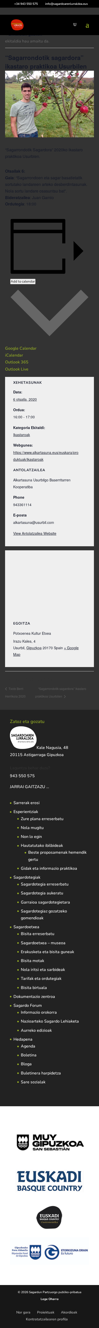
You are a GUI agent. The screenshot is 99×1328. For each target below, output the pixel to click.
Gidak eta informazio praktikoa (49, 868)
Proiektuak (45, 1312)
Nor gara (23, 1312)
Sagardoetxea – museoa (43, 943)
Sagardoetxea (26, 927)
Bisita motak (32, 961)
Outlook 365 (16, 362)
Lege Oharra (50, 1299)
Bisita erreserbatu (37, 934)
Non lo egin (31, 836)
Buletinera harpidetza (41, 1073)
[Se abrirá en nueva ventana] (49, 787)
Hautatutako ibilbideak (42, 845)
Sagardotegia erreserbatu (45, 884)
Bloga (26, 1064)
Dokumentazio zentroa (34, 996)
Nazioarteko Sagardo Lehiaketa (50, 1021)
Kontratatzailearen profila (47, 1319)
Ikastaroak (21, 434)
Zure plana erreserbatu (42, 819)
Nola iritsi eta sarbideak (43, 969)
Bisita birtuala (34, 988)
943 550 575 (22, 776)
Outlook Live (16, 369)
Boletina (29, 1055)
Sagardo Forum (27, 1005)
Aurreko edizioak (36, 1030)
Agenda (28, 1046)
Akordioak (69, 1312)
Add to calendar (23, 281)
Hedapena (22, 1039)
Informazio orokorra (39, 1012)
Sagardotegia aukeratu (42, 893)
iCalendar (14, 355)
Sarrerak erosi (26, 803)
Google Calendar (21, 348)
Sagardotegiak (26, 877)
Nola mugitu (32, 828)
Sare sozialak (33, 1082)
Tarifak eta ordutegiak (41, 978)
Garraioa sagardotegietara (45, 902)
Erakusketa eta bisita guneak (47, 952)
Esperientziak (25, 812)
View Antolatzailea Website (34, 533)
